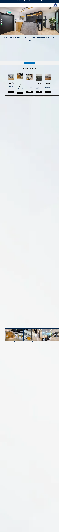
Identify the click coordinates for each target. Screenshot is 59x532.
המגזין (11, 5)
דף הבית (47, 5)
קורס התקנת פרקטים (18, 5)
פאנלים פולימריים (11, 83)
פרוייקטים (25, 5)
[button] (6, 5)
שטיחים (39, 83)
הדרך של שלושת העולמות (40, 5)
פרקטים (48, 84)
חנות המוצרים (31, 5)
